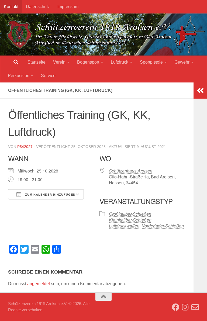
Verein (59, 62)
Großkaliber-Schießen (130, 214)
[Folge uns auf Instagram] (185, 307)
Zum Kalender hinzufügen (49, 194)
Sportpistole (151, 62)
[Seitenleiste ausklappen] (200, 90)
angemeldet (38, 283)
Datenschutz (38, 6)
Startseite (36, 62)
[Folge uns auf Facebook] (176, 307)
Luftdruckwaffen (124, 226)
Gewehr (181, 62)
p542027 (25, 146)
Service (48, 75)
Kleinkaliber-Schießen (130, 220)
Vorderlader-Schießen (163, 226)
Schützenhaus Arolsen (130, 171)
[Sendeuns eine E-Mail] (195, 307)
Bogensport (88, 62)
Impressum (67, 6)
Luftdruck (119, 62)
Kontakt (11, 6)
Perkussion (18, 75)
